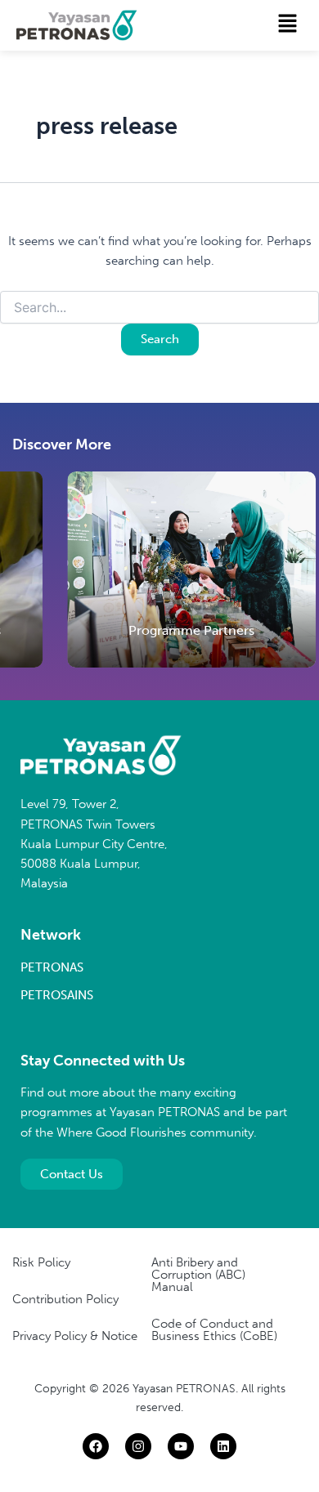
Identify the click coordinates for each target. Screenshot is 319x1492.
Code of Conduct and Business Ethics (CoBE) (214, 1329)
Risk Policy (41, 1262)
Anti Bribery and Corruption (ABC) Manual (198, 1274)
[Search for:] (159, 308)
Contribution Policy (65, 1299)
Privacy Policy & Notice (74, 1336)
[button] (288, 24)
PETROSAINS (56, 995)
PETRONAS (51, 967)
